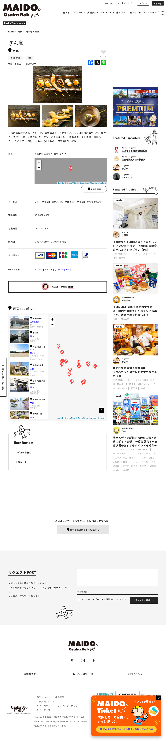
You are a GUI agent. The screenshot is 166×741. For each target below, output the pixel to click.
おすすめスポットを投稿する (84, 529)
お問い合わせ (135, 674)
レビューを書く (23, 452)
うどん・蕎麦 (35, 390)
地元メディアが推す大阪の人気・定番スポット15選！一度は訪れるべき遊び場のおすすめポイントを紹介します (135, 441)
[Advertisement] (135, 59)
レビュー (19, 63)
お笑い (123, 449)
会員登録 (59, 697)
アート (32, 325)
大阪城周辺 (34, 322)
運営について (43, 697)
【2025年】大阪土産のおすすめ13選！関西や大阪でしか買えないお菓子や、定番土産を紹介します (135, 311)
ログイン (143, 3)
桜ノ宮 (33, 353)
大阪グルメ (93, 12)
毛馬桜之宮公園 (39, 399)
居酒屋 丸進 (37, 413)
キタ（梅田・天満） (37, 356)
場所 (20, 31)
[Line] (103, 62)
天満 (32, 368)
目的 (143, 388)
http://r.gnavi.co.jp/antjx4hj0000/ (53, 269)
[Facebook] (90, 62)
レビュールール (23, 461)
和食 (30, 58)
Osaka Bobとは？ (111, 3)
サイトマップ (43, 710)
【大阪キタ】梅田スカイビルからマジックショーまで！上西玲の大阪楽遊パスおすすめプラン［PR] (135, 245)
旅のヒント (135, 12)
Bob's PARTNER (83, 674)
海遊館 (126, 470)
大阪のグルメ (35, 392)
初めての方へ (128, 3)
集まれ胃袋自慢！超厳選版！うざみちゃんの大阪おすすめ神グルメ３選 (135, 372)
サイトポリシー (45, 705)
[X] (97, 62)
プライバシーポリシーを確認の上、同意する (103, 599)
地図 (10, 63)
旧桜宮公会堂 (38, 365)
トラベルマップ (151, 12)
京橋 (32, 336)
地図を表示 (96, 189)
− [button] (39, 167)
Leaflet (61, 183)
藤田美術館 (37, 318)
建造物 (32, 341)
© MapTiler (71, 183)
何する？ (67, 12)
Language (158, 3)
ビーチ (32, 359)
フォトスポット (143, 453)
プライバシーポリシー (69, 705)
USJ (115, 449)
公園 (39, 359)
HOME (11, 31)
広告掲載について (46, 701)
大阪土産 (125, 318)
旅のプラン (122, 12)
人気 (138, 253)
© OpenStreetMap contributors (91, 183)
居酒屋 (134, 388)
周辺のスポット (33, 63)
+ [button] (39, 162)
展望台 (146, 253)
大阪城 (144, 461)
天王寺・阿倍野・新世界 (134, 466)
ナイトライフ (107, 12)
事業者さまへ (31, 674)
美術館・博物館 (36, 327)
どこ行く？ (79, 12)
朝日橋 (35, 332)
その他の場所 (32, 31)
